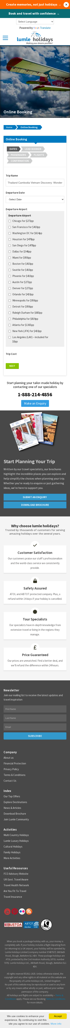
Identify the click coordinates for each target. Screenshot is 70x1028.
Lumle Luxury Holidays (16, 840)
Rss (29, 911)
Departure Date (15, 192)
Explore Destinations (15, 802)
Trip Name (12, 175)
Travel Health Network (16, 885)
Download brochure (35, 505)
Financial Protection (15, 763)
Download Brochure (15, 813)
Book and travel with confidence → (34, 13)
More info (56, 1023)
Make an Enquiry (35, 403)
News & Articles (12, 808)
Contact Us (10, 780)
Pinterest (14, 911)
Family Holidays (12, 852)
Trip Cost (11, 354)
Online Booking (29, 127)
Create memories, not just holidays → (33, 4)
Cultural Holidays (13, 846)
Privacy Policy (11, 769)
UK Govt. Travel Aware (16, 879)
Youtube (7, 911)
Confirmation (20, 160)
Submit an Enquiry (35, 497)
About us (9, 757)
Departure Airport (16, 209)
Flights (39, 155)
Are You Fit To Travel (15, 891)
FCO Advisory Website (16, 873)
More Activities (12, 858)
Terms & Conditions (14, 775)
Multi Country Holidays (16, 835)
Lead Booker (33, 149)
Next (12, 365)
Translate (45, 28)
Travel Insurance (13, 896)
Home (9, 127)
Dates (13, 149)
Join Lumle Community (16, 819)
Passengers (18, 155)
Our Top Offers (12, 796)
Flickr (21, 911)
